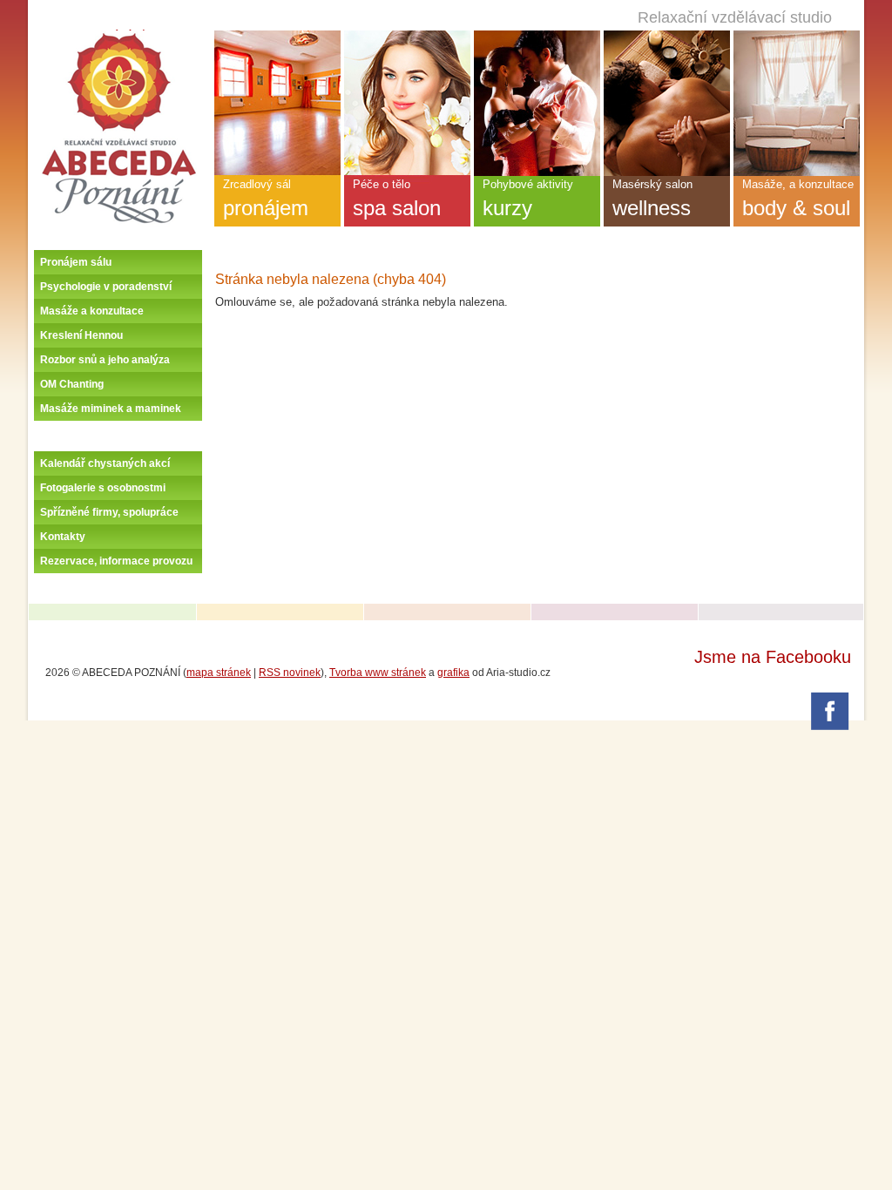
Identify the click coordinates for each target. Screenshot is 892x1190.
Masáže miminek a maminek (110, 408)
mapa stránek (218, 672)
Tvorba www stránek (377, 672)
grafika (453, 672)
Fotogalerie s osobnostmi (103, 488)
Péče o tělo (397, 199)
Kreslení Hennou (81, 335)
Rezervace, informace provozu (116, 561)
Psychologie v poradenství (106, 287)
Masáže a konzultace (92, 311)
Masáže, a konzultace (798, 199)
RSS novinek (290, 672)
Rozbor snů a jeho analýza (105, 360)
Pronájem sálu (76, 262)
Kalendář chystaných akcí (105, 463)
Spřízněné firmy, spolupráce (109, 512)
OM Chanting (72, 384)
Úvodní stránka (119, 36)
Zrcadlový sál (265, 199)
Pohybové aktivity (528, 199)
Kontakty (62, 537)
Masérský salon (652, 199)
